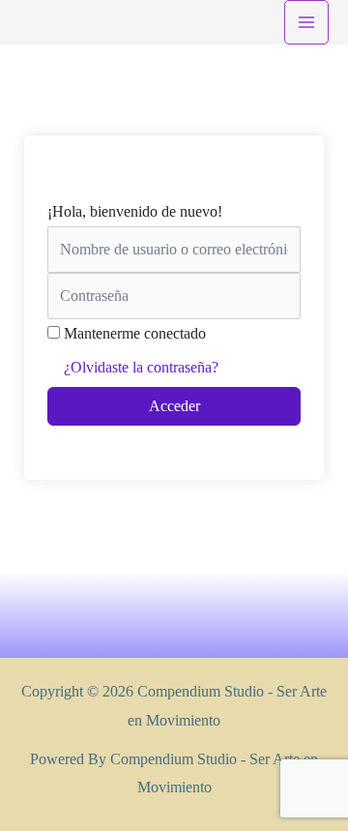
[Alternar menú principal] (306, 22)
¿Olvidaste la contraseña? (141, 367)
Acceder (174, 406)
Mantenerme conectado (135, 333)
